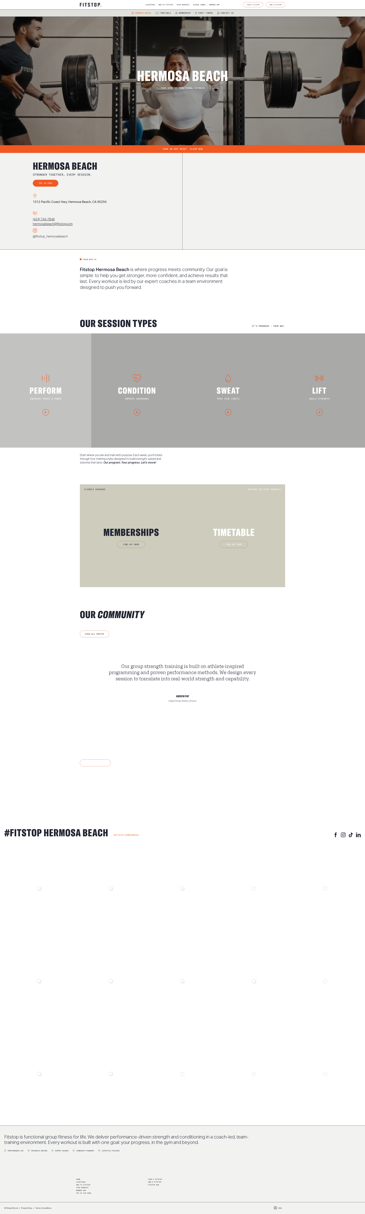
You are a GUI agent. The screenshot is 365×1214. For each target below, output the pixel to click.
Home (78, 1179)
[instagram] (343, 834)
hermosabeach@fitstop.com (53, 224)
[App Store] (92, 787)
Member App (81, 1190)
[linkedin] (358, 834)
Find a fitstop (155, 1179)
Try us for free (83, 1193)
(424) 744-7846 (44, 219)
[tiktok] (350, 834)
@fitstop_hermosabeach (50, 236)
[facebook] (335, 834)
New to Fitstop (83, 1185)
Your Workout (82, 1188)
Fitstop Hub (153, 1185)
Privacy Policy (26, 1208)
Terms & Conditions (43, 1208)
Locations (80, 1182)
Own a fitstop (154, 1182)
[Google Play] (120, 787)
